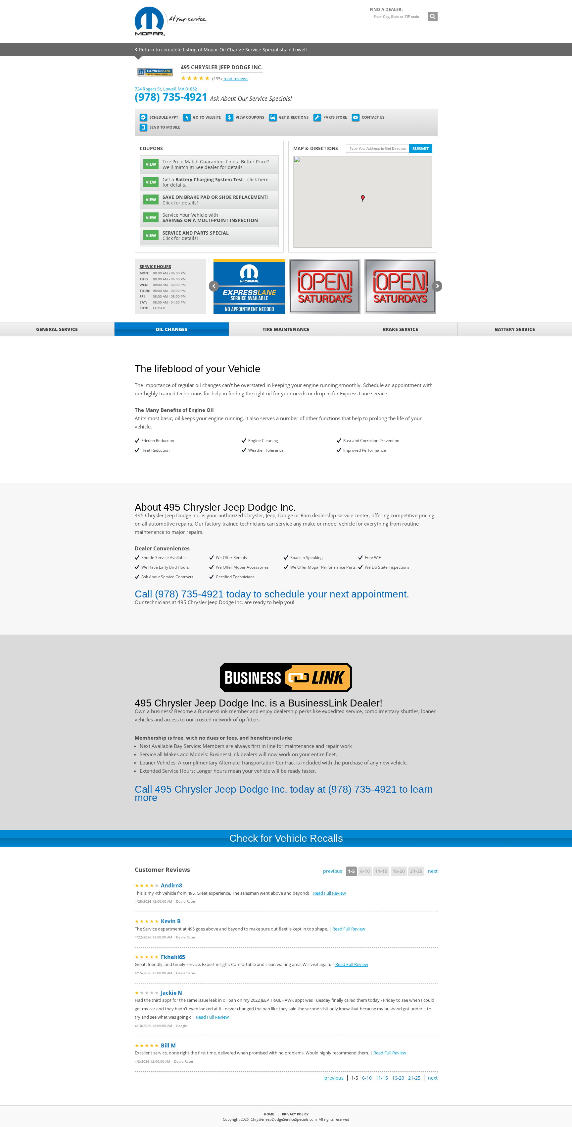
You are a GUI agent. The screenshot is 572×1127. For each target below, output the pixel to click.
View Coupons (250, 117)
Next (437, 287)
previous (332, 871)
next (433, 871)
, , (166, 89)
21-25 (416, 871)
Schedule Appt (164, 117)
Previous (214, 287)
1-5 (351, 871)
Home (269, 1114)
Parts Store (335, 117)
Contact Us (373, 117)
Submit (420, 148)
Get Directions (294, 117)
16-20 (399, 871)
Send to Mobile (165, 127)
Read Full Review (329, 893)
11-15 (381, 871)
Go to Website (207, 117)
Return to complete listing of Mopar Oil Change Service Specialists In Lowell (223, 49)
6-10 (365, 871)
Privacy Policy (295, 1114)
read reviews (235, 79)
